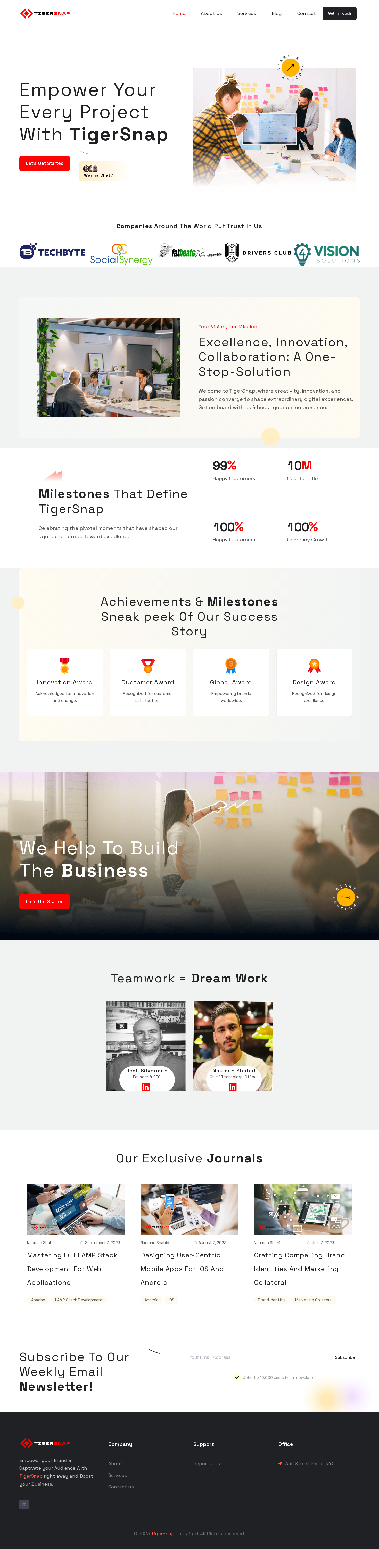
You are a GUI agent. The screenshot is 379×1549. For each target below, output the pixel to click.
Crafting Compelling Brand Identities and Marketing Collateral (299, 1269)
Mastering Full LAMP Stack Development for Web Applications (72, 1269)
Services (246, 13)
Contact (306, 13)
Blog (276, 13)
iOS (171, 1299)
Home (178, 13)
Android (152, 1299)
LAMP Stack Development (79, 1299)
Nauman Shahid (41, 1242)
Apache (38, 1299)
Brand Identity (271, 1299)
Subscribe (345, 1357)
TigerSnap (31, 1476)
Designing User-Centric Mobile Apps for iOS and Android (182, 1269)
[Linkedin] (24, 1504)
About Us (211, 13)
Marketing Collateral (314, 1299)
